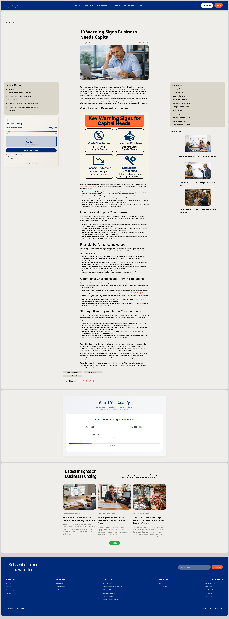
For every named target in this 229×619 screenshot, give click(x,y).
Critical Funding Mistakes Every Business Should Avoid (198, 156)
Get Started (207, 5)
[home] (12, 5)
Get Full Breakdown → (31, 150)
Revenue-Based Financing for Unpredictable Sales (198, 183)
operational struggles (136, 293)
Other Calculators (31, 163)
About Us (76, 5)
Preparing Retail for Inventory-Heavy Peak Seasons (198, 209)
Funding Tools (102, 5)
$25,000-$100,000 (138, 427)
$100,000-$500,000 (91, 435)
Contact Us (141, 5)
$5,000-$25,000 (91, 427)
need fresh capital (86, 186)
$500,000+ (138, 435)
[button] (88, 5)
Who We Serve (129, 5)
